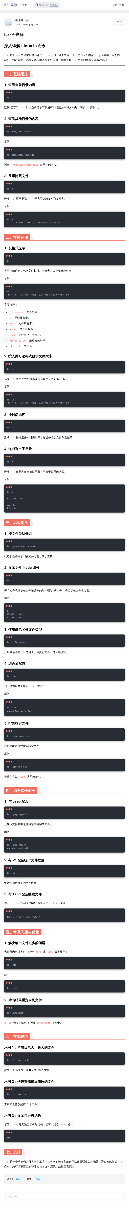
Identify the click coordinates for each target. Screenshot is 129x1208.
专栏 (24, 4)
